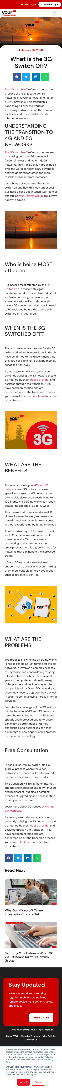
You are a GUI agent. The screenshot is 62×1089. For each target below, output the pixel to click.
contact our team (34, 396)
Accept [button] (23, 1082)
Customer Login (50, 4)
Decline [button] (38, 1082)
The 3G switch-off (16, 89)
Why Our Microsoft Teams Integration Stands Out (24, 912)
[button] (54, 13)
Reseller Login (28, 4)
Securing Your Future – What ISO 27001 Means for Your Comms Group (29, 957)
